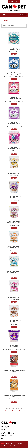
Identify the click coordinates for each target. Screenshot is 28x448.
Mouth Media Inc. (14, 445)
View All (14, 413)
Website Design (5, 445)
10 (24, 410)
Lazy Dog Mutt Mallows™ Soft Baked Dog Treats (14, 172)
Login (12, 1)
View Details (14, 54)
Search (23, 14)
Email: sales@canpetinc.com (8, 435)
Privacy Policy (19, 443)
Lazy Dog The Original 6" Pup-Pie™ (14, 48)
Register (17, 1)
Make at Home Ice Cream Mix (14, 346)
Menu (4, 14)
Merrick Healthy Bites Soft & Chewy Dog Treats (14, 371)
